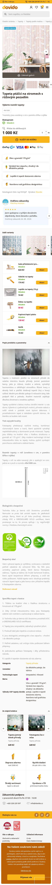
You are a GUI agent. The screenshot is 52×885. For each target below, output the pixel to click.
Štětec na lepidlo (25, 302)
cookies (8, 859)
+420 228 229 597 (13, 803)
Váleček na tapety (25, 276)
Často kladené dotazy (34, 841)
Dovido (39, 192)
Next (46, 51)
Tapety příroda (32, 663)
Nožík (20, 327)
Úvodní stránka (8, 21)
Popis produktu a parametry (14, 343)
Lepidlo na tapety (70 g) (28, 289)
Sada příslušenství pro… (28, 264)
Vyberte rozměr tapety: (13, 105)
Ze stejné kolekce (9, 711)
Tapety (20, 21)
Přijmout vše (26, 877)
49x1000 (7, 110)
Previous (3, 728)
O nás (29, 838)
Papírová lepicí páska (27, 314)
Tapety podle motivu (34, 21)
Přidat (41, 270)
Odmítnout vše (26, 871)
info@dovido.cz (36, 803)
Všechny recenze (17, 203)
